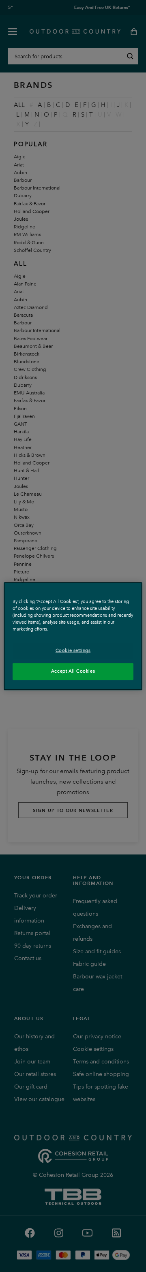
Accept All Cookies (73, 671)
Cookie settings (73, 650)
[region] (73, 636)
